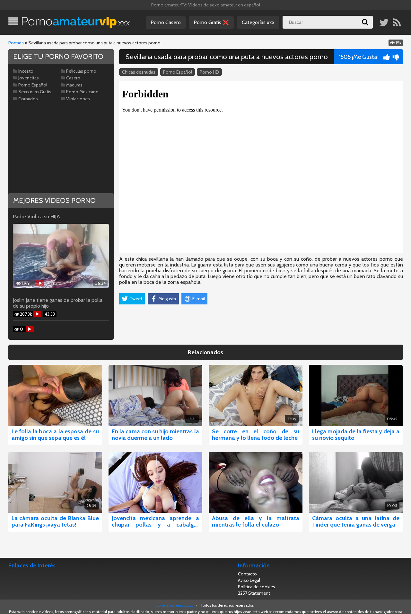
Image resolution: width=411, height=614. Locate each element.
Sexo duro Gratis (34, 92)
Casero (73, 78)
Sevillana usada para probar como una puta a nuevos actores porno (227, 56)
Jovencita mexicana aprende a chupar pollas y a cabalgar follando (155, 521)
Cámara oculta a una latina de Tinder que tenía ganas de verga (355, 521)
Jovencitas (28, 78)
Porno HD (209, 72)
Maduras (74, 85)
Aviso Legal (249, 580)
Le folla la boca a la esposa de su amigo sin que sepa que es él (55, 434)
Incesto (25, 71)
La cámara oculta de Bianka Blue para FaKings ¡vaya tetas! (55, 521)
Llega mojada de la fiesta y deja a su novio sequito (355, 434)
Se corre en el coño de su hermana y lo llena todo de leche (255, 434)
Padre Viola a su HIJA (36, 216)
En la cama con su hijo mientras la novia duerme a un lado (155, 434)
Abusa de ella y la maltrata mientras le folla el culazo (255, 521)
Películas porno (81, 71)
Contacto (247, 574)
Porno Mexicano (82, 92)
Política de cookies (256, 587)
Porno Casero (166, 22)
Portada (16, 43)
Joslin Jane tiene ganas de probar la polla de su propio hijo (57, 303)
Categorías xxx (258, 22)
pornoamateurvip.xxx (174, 605)
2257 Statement (254, 593)
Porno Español (177, 72)
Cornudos (28, 99)
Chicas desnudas (138, 72)
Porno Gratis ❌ (211, 22)
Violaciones (78, 99)
